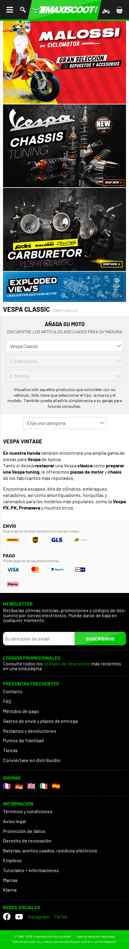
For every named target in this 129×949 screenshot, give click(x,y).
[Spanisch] (56, 786)
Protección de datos (24, 831)
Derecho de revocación (27, 840)
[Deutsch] (19, 786)
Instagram (38, 916)
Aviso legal (14, 821)
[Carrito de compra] (119, 9)
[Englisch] (31, 786)
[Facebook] (6, 916)
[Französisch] (6, 786)
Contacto (12, 691)
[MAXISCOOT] (65, 9)
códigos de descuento (67, 663)
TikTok (61, 916)
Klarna (9, 889)
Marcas (10, 880)
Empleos (12, 860)
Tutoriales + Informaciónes (31, 870)
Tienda (10, 750)
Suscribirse (100, 638)
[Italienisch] (43, 786)
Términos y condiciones (27, 811)
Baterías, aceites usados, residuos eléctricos (50, 850)
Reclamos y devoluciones (29, 731)
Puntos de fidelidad (23, 740)
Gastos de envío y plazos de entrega (40, 721)
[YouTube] (19, 916)
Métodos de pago (21, 711)
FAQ (7, 701)
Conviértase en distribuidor (32, 760)
